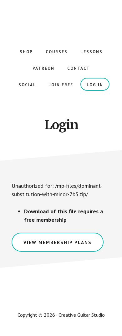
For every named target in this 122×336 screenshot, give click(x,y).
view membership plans (57, 242)
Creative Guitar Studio (61, 18)
